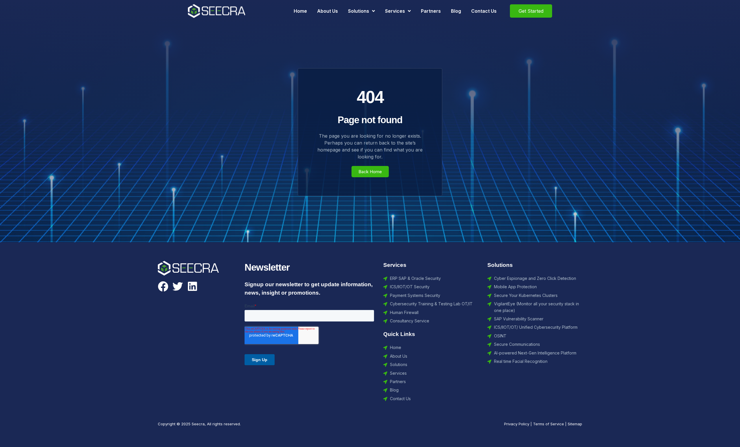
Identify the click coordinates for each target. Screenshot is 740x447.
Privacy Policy (516, 424)
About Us (327, 11)
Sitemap (575, 424)
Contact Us (484, 11)
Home (300, 11)
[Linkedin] (192, 286)
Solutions (358, 11)
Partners (431, 11)
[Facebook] (163, 286)
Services (395, 11)
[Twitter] (178, 286)
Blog (456, 11)
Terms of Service (548, 424)
